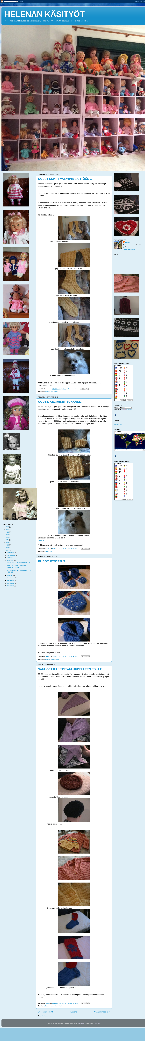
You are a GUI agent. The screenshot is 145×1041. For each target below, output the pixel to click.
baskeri (47, 1006)
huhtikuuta (10, 585)
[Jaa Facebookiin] (86, 389)
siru (52, 391)
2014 (7, 542)
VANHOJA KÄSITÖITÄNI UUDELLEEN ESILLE (70, 669)
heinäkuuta (10, 578)
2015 (7, 540)
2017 (7, 534)
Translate (129, 409)
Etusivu (73, 1012)
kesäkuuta (10, 580)
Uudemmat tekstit (45, 1012)
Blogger (97, 1023)
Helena (127, 242)
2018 (7, 532)
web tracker (118, 424)
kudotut (47, 659)
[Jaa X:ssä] (84, 389)
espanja (47, 391)
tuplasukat (54, 1006)
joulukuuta (10, 552)
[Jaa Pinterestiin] (88, 389)
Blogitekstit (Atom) (47, 1016)
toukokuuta (10, 583)
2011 (7, 550)
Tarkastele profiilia (129, 249)
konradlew (81, 1023)
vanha (57, 659)
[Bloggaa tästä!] (83, 389)
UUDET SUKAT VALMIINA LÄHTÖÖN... (65, 178)
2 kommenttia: (72, 389)
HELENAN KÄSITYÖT (44, 14)
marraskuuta (11, 555)
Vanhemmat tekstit (102, 1012)
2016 (7, 537)
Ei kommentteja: (73, 548)
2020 (7, 527)
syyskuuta (10, 560)
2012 (7, 547)
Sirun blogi (42, 540)
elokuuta (10, 575)
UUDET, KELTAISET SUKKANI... (60, 401)
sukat (56, 391)
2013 (7, 545)
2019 (7, 529)
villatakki (60, 1006)
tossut (53, 659)
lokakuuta (10, 557)
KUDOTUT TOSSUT (51, 561)
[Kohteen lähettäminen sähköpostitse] (81, 389)
